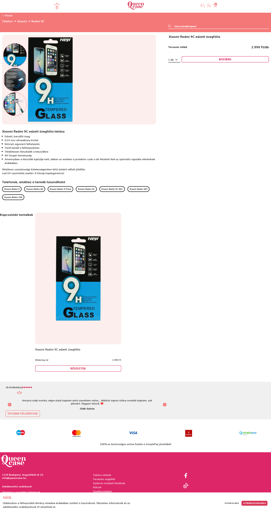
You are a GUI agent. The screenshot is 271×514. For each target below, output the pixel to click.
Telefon (7, 21)
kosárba (225, 59)
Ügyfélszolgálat (102, 491)
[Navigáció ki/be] (57, 6)
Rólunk (97, 487)
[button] (203, 6)
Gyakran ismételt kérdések (109, 483)
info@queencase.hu (14, 478)
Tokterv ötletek (102, 475)
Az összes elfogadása (254, 503)
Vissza (8, 15)
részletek (78, 368)
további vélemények (22, 413)
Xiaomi (22, 21)
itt (38, 507)
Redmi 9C (37, 21)
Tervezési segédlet (104, 479)
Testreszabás (231, 503)
